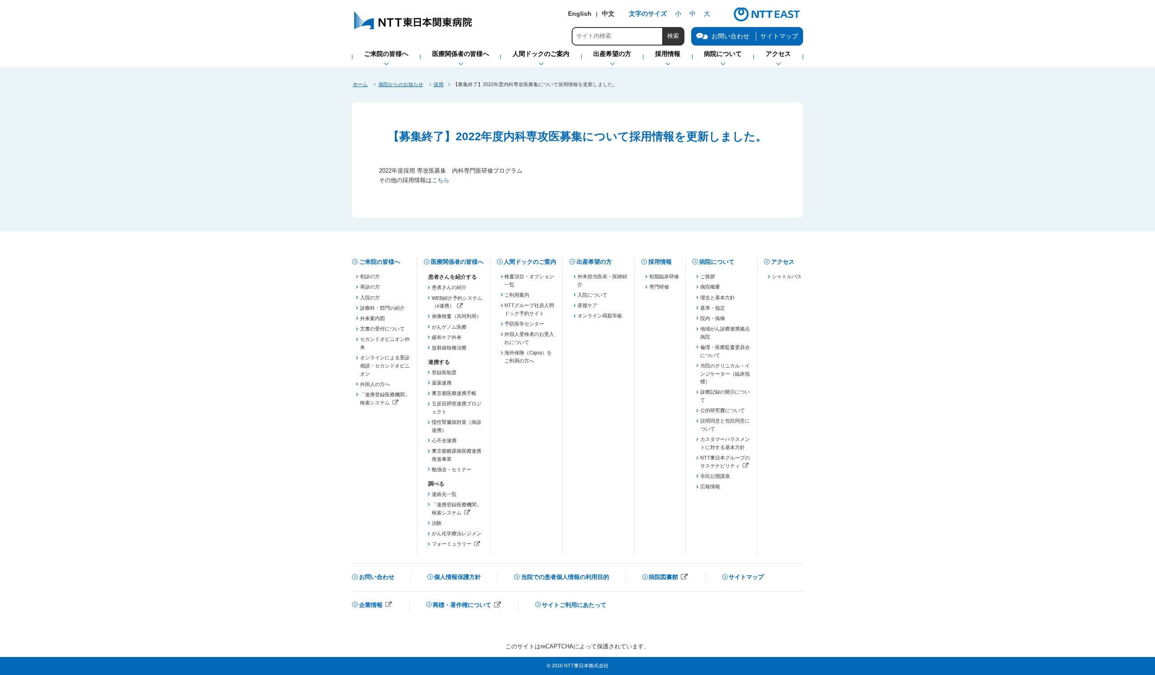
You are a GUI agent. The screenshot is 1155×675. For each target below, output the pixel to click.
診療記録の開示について (725, 396)
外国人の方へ (375, 384)
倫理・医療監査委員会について (725, 351)
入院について (592, 295)
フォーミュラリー (456, 544)
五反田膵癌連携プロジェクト (456, 407)
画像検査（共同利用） (456, 316)
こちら (440, 180)
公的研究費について (722, 410)
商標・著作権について (467, 606)
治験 (437, 523)
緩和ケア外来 (447, 337)
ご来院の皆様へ (379, 261)
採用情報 (660, 261)
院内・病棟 (712, 318)
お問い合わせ (376, 577)
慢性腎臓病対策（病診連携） (456, 426)
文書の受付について (382, 328)
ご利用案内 (516, 295)
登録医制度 (444, 372)
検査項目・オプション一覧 (529, 280)
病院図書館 (668, 578)
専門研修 (659, 286)
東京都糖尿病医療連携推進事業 (456, 455)
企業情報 (376, 606)
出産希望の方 (594, 261)
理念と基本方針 (717, 297)
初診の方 (370, 276)
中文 (608, 13)
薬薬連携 (442, 383)
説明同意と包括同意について (725, 425)
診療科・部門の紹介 (382, 308)
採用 (439, 84)
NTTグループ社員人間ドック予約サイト (529, 309)
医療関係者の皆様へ (457, 261)
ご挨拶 (707, 276)
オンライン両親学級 (600, 315)
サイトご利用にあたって (574, 605)
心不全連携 (444, 440)
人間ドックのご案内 (530, 261)
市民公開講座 (715, 476)
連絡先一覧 (444, 494)
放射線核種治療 (449, 347)
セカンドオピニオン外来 (385, 343)
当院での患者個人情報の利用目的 (565, 577)
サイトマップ (779, 36)
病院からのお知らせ (401, 84)
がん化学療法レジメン (456, 533)
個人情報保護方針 (457, 577)
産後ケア (587, 305)
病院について (717, 261)
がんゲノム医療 (449, 327)
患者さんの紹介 (449, 287)
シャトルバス (787, 276)
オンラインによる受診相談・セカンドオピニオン (385, 365)
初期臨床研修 (664, 276)
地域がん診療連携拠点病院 (725, 333)
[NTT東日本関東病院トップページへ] (414, 29)
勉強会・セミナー (451, 469)
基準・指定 (712, 308)
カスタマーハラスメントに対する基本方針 (725, 443)
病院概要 (710, 286)
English (579, 13)
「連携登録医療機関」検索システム (385, 399)
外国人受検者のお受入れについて (529, 338)
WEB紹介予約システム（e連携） (456, 302)
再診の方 (370, 286)
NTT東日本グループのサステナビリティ (725, 462)
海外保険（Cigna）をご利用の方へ (528, 356)
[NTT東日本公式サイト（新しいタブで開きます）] (767, 20)
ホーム (360, 84)
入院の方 (370, 297)
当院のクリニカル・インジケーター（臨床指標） (725, 373)
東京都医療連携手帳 (454, 393)
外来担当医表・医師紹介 (602, 280)
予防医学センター (524, 323)
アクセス (783, 261)
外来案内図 (372, 318)
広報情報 (710, 486)
